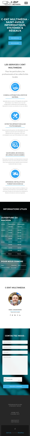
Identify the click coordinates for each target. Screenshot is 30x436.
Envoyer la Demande (16, 386)
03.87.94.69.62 (15, 422)
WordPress (21, 432)
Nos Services (15, 38)
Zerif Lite (8, 432)
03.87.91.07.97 (15, 420)
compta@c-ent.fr (15, 414)
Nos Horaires (15, 43)
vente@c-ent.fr (15, 412)
